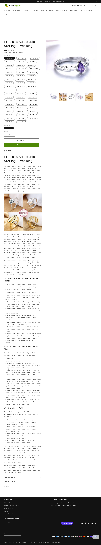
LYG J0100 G (22, 122)
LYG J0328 (30, 83)
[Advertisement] (50, 28)
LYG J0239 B (34, 58)
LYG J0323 (32, 90)
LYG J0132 (21, 114)
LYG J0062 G (9, 114)
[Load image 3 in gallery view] (71, 97)
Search (6, 511)
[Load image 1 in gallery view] (54, 97)
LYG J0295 (9, 79)
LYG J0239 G (9, 72)
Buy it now (21, 145)
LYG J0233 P (9, 58)
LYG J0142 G (9, 118)
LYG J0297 (30, 75)
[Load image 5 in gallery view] (89, 97)
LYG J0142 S (33, 114)
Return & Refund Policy (11, 505)
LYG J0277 (20, 79)
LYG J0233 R (9, 61)
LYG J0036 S (9, 104)
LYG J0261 (21, 72)
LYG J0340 (32, 93)
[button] (7, 10)
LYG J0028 (33, 104)
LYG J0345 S (20, 93)
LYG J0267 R (22, 68)
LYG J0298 (21, 90)
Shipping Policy (9, 508)
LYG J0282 (9, 83)
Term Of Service (9, 514)
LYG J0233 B (22, 58)
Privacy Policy (8, 503)
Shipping (6, 52)
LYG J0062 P (33, 111)
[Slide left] (47, 96)
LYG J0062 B (20, 111)
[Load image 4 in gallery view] (80, 97)
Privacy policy (33, 542)
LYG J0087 (21, 118)
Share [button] (7, 486)
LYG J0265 (20, 65)
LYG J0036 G (9, 100)
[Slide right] (95, 96)
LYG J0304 (9, 93)
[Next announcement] (96, 1)
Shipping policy (55, 542)
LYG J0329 (30, 86)
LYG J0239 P (34, 68)
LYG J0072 (32, 107)
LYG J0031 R (22, 104)
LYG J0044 (33, 100)
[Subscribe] (30, 523)
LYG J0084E (32, 118)
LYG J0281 (20, 83)
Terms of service (44, 542)
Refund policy (23, 542)
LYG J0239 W (33, 72)
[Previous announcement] (4, 1)
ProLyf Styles (13, 542)
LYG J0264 (30, 65)
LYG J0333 (9, 97)
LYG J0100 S (9, 122)
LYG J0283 (20, 75)
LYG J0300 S (9, 90)
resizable (9, 128)
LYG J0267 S (9, 68)
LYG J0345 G (20, 97)
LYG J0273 (30, 79)
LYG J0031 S (22, 100)
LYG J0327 (9, 86)
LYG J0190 (32, 61)
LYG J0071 (9, 111)
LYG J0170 (9, 65)
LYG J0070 (9, 107)
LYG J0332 (20, 86)
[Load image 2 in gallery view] (63, 97)
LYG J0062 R (20, 107)
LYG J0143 (21, 61)
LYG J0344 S (33, 97)
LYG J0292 (9, 75)
